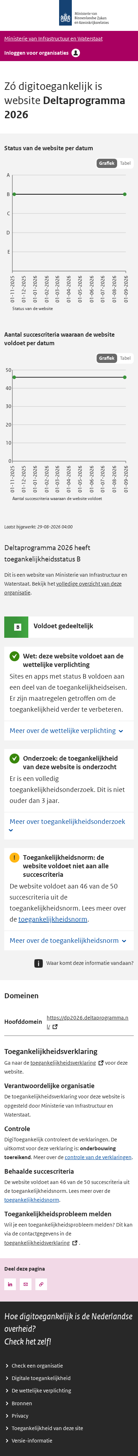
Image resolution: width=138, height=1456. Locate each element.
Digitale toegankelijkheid (41, 1378)
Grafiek (106, 163)
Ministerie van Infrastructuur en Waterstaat (53, 38)
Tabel (125, 163)
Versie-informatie (32, 1440)
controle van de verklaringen (98, 1157)
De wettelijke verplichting (41, 1390)
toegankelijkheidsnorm (52, 919)
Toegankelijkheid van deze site (47, 1428)
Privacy (20, 1415)
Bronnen (22, 1403)
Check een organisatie (37, 1365)
